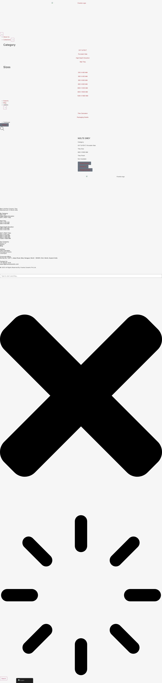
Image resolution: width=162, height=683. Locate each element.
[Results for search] (81, 595)
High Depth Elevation (83, 58)
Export (2, 244)
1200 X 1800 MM (82, 96)
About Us (3, 243)
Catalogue (3, 253)
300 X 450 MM (82, 76)
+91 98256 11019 (5, 263)
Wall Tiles (83, 62)
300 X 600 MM (82, 80)
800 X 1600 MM (83, 92)
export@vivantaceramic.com (9, 264)
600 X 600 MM (82, 84)
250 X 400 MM (82, 72)
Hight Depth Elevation (7, 216)
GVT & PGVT (83, 50)
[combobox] (81, 276)
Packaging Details (82, 117)
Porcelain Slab (82, 54)
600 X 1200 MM (83, 88)
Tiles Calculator (83, 113)
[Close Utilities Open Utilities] (5, 107)
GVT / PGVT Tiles (5, 217)
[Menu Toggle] (1, 34)
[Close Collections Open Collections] (12, 39)
